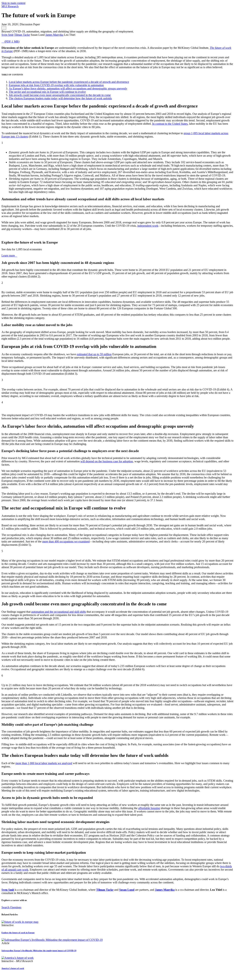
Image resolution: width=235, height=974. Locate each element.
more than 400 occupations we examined (66, 541)
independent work (147, 225)
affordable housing (149, 808)
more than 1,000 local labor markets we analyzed (43, 763)
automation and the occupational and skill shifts (58, 611)
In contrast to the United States (170, 123)
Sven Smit (7, 889)
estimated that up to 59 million (94, 354)
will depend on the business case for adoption (106, 461)
